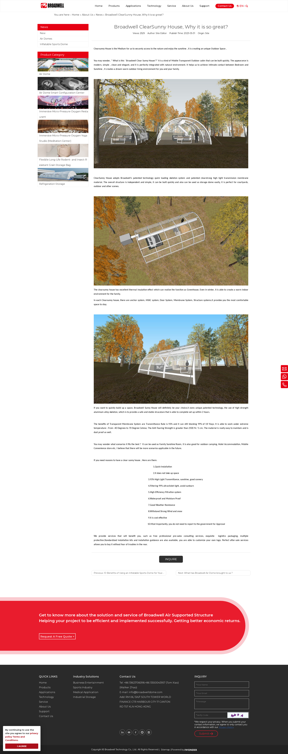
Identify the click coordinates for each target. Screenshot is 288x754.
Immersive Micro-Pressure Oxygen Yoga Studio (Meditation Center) (63, 138)
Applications (47, 692)
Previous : (130, 573)
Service (43, 701)
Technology (46, 697)
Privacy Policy (226, 727)
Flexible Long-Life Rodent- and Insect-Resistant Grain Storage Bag (63, 162)
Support (44, 711)
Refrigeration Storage (52, 184)
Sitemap (165, 749)
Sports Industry (82, 687)
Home (43, 682)
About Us (45, 706)
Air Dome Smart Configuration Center (61, 92)
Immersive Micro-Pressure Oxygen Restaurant (63, 114)
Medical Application (85, 692)
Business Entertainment (88, 682)
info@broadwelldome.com (146, 692)
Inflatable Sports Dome (54, 44)
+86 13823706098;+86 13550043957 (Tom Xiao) (151, 682)
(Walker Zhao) (128, 687)
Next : (205, 573)
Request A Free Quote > (57, 636)
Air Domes (46, 38)
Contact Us (46, 716)
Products (44, 687)
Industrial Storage (84, 697)
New (42, 33)
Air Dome (44, 74)
